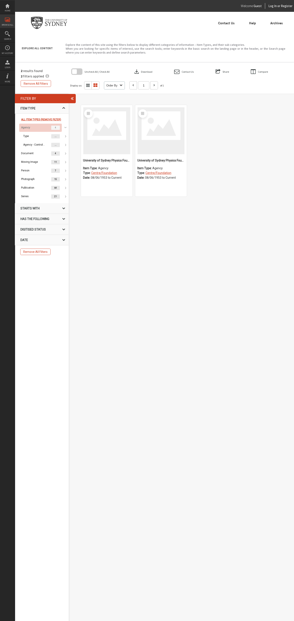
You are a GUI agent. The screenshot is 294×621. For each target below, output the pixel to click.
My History (7, 53)
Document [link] (27, 153)
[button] (184, 71)
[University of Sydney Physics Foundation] (161, 130)
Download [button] (142, 71)
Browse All (7, 24)
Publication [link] (27, 187)
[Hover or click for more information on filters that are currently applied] (47, 76)
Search (7, 39)
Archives (276, 23)
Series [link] (25, 196)
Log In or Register (272, 6)
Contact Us (226, 23)
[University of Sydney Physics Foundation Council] (106, 130)
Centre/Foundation (104, 173)
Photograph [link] (28, 179)
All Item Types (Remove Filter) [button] (41, 119)
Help (252, 23)
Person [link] (25, 170)
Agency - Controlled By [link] (34, 144)
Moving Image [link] (29, 161)
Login (7, 67)
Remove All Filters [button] (36, 83)
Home (7, 10)
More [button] (7, 81)
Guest (258, 6)
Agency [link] (25, 127)
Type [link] (26, 136)
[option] (41, 136)
